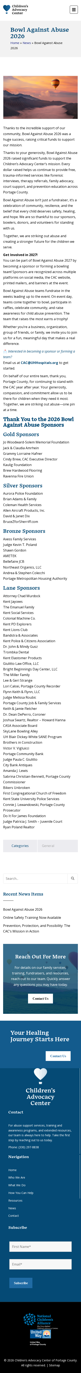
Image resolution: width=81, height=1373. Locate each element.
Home (14, 43)
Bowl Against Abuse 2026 (22, 909)
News (27, 43)
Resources (15, 1200)
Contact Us (40, 998)
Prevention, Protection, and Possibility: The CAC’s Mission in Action (36, 928)
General (48, 845)
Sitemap (54, 1365)
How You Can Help (20, 1193)
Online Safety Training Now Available (32, 917)
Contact (13, 1216)
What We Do (17, 1185)
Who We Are (16, 1177)
